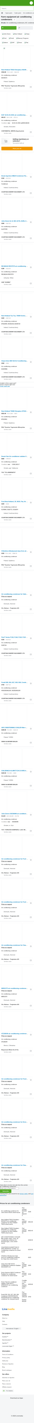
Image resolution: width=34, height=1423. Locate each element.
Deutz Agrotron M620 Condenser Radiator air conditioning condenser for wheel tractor (11, 1274)
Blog (3, 1367)
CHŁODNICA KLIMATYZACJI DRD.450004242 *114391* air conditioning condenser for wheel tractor (10, 1249)
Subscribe (6, 1191)
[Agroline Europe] (12, 3)
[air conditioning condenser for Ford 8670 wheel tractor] (17, 847)
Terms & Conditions (7, 1354)
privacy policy (24, 1193)
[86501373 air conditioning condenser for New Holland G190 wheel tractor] (17, 976)
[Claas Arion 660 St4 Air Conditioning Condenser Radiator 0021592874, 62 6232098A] (17, 349)
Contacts (4, 1324)
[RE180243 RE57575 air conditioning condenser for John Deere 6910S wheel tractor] (17, 254)
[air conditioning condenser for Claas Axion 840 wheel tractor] (17, 1153)
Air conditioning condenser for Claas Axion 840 (17, 945)
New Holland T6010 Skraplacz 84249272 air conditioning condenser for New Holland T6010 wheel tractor (10, 1222)
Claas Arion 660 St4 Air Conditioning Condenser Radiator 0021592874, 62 (11, 1265)
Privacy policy (6, 1357)
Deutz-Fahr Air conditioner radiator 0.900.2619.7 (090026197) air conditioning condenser (9, 1284)
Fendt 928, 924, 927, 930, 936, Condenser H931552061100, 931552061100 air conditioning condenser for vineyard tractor (10, 1297)
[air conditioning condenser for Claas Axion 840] (17, 933)
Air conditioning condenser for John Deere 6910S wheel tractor (10, 1211)
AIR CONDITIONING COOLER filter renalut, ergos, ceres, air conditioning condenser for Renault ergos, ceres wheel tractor (10, 1240)
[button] (31, 3)
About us (4, 1318)
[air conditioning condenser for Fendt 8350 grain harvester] (17, 1067)
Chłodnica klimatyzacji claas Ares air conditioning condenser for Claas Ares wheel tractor (10, 1257)
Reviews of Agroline (7, 1364)
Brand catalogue (7, 1370)
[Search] (31, 8)
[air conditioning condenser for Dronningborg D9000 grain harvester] (17, 1110)
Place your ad (17, 148)
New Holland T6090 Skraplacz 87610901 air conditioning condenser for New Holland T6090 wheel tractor (10, 1231)
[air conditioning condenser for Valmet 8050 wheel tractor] (17, 582)
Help (3, 1321)
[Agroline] (2, 13)
